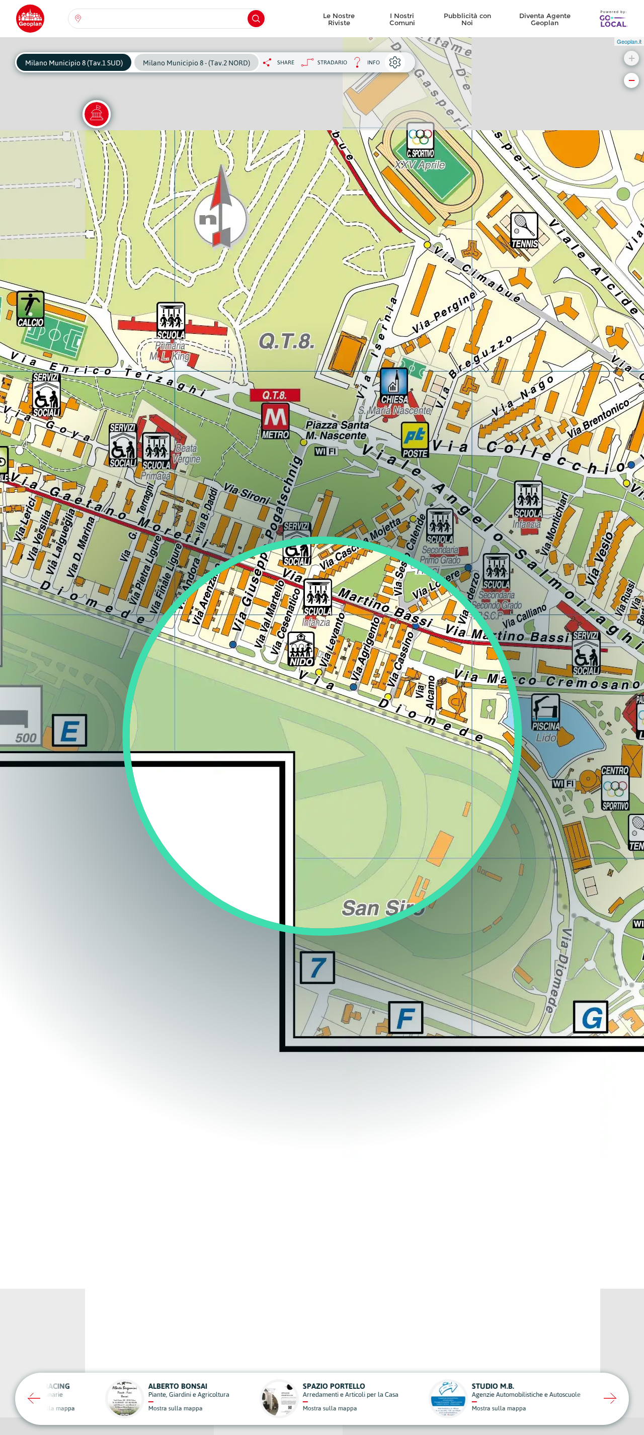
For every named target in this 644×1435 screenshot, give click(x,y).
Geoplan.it (629, 41)
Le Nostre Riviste (339, 19)
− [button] (631, 80)
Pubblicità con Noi (467, 19)
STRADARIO (332, 62)
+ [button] (631, 58)
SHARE (285, 62)
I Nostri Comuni (402, 19)
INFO (363, 65)
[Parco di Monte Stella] (96, 114)
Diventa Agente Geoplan (545, 19)
